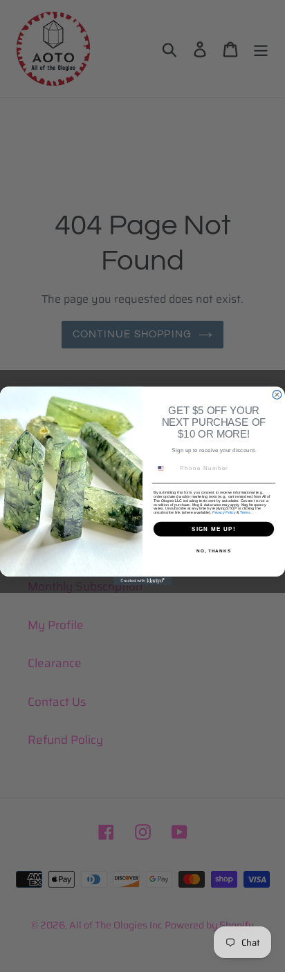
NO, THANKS (213, 551)
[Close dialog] (277, 395)
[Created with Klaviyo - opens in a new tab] (142, 581)
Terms (245, 513)
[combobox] (165, 468)
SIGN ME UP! (214, 529)
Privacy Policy (223, 513)
